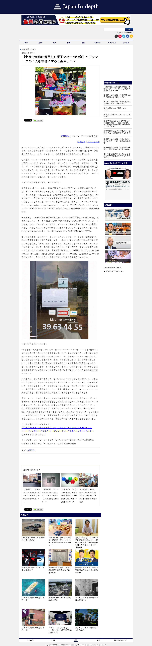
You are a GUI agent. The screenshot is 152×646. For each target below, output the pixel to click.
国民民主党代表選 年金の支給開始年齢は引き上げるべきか (86, 570)
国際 (68, 43)
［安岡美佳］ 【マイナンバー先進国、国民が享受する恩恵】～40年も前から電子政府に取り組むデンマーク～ (69, 496)
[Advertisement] (60, 128)
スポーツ (97, 43)
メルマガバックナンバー (121, 640)
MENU (26, 43)
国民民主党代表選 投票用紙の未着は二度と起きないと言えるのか (117, 148)
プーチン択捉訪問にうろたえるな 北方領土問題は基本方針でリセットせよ (118, 155)
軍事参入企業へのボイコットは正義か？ (117, 115)
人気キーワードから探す (125, 32)
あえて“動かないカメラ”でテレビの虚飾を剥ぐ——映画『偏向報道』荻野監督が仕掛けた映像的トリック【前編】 (86, 543)
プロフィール (93, 142)
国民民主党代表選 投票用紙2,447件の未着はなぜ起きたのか (60, 570)
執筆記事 (81, 142)
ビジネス (126, 43)
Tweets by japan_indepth (112, 267)
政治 (40, 43)
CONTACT (30, 640)
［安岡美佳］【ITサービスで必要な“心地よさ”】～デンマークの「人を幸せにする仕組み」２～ (50, 496)
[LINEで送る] (38, 121)
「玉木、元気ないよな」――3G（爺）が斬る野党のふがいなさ (60, 630)
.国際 (23, 49)
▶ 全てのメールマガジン (114, 271)
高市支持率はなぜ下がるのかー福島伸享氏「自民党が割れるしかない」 (117, 133)
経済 (54, 43)
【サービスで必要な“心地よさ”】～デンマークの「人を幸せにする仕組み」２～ (58, 431)
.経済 (27, 49)
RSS (98, 640)
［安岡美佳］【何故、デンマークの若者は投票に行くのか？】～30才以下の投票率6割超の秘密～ (88, 496)
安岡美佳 (65, 136)
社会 (83, 43)
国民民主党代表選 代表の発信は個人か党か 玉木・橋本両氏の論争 (117, 141)
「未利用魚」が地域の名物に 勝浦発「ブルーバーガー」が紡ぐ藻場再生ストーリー (117, 88)
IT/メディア (111, 43)
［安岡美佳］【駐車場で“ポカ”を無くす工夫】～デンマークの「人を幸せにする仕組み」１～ (32, 496)
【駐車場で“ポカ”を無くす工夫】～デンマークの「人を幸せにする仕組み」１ (57, 428)
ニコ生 (53, 640)
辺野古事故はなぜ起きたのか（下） (115, 109)
